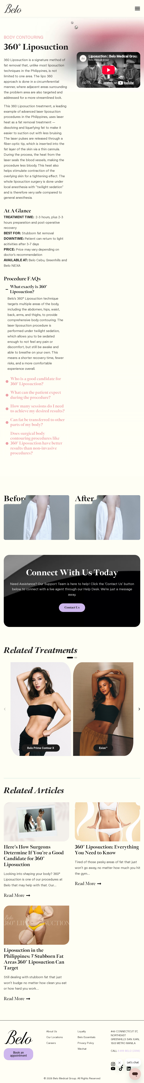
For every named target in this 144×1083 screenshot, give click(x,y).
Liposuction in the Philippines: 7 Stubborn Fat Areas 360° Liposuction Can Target (34, 959)
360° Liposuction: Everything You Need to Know (107, 850)
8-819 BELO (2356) (129, 1051)
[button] (4, 709)
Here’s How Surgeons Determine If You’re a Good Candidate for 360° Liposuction (34, 856)
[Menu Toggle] (137, 8)
